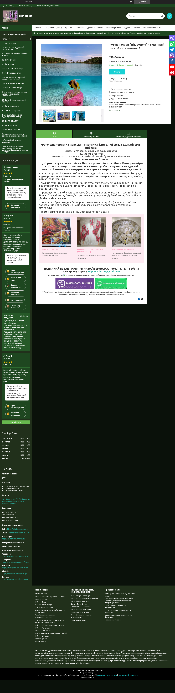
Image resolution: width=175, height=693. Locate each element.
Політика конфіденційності (128, 675)
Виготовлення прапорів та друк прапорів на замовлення (14, 135)
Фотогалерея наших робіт (14, 34)
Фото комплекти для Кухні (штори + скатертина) (13, 78)
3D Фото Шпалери (42, 636)
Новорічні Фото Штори (80, 607)
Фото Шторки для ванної (81, 609)
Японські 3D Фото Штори (12, 69)
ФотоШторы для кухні (11, 73)
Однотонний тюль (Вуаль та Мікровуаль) (51, 633)
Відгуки (127, 28)
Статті (137, 28)
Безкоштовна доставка (121, 89)
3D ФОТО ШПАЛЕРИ (62, 33)
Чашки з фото (40, 641)
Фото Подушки (41, 639)
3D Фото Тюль (8, 64)
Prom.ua (100, 670)
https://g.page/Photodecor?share (15, 579)
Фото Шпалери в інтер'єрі (81, 615)
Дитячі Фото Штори (79, 604)
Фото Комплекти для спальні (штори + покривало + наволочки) (14, 94)
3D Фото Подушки (9, 125)
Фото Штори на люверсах (13, 83)
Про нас (68, 28)
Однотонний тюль (78, 620)
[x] (142, 299)
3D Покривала (76, 617)
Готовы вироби (41, 594)
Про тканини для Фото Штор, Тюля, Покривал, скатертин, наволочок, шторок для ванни (119, 601)
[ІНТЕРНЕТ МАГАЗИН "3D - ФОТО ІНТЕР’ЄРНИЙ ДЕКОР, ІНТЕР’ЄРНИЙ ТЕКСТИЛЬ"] (10, 16)
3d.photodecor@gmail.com (104, 271)
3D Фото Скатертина (43, 630)
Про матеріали (112, 28)
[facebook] (139, 299)
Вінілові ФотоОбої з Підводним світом (89, 33)
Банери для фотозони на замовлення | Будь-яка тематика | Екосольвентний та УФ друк (15, 149)
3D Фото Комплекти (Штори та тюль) (50, 596)
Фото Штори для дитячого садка (84, 598)
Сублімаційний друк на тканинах (11, 141)
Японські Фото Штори (43, 604)
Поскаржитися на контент (107, 675)
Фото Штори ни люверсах (45, 615)
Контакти (80, 28)
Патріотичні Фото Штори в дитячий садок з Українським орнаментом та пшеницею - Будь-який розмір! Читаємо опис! (17, 391)
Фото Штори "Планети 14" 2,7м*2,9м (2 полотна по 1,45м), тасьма (16, 259)
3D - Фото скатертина (11, 111)
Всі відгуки (16, 422)
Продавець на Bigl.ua (87, 673)
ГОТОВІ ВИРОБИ (9, 43)
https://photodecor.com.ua (17, 529)
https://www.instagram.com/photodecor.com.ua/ (16, 562)
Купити (117, 72)
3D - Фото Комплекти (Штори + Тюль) (14, 55)
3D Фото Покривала (10, 106)
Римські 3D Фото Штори (12, 88)
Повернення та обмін (152, 28)
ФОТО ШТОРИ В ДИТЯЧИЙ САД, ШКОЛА (13, 48)
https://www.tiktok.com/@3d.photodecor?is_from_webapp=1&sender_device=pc (16, 573)
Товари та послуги (44, 33)
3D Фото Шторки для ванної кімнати (14, 101)
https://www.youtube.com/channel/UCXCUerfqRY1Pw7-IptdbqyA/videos (16, 568)
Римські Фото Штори (43, 618)
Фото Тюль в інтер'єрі (80, 601)
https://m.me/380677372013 (13, 539)
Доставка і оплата (95, 28)
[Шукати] (162, 16)
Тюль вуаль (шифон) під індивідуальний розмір (12, 116)
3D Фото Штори (9, 60)
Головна (37, 28)
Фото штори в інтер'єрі (80, 596)
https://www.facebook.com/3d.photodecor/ (16, 556)
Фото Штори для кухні (44, 607)
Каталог (5, 39)
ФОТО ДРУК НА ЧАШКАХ (12, 130)
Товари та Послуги (52, 28)
